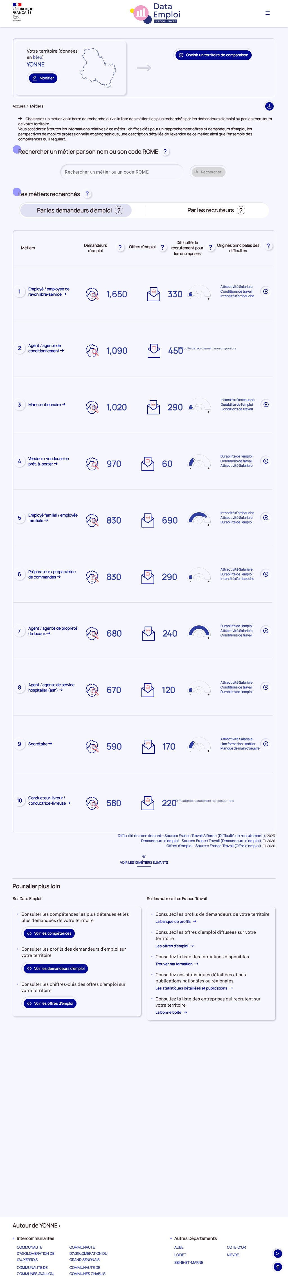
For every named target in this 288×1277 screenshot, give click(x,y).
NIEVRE (233, 1254)
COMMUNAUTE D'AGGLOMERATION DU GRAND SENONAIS (88, 1253)
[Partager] (278, 1254)
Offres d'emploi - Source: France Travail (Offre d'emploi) (213, 845)
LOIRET (180, 1254)
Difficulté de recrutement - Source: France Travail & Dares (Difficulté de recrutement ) (191, 835)
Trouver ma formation (175, 963)
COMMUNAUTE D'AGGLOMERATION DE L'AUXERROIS (35, 1253)
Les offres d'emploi (172, 945)
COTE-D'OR (236, 1247)
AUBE (178, 1247)
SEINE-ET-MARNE (188, 1262)
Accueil (19, 106)
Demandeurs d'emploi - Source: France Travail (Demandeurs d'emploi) (201, 840)
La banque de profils (174, 921)
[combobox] (122, 172)
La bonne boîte (169, 1012)
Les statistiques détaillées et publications (192, 988)
